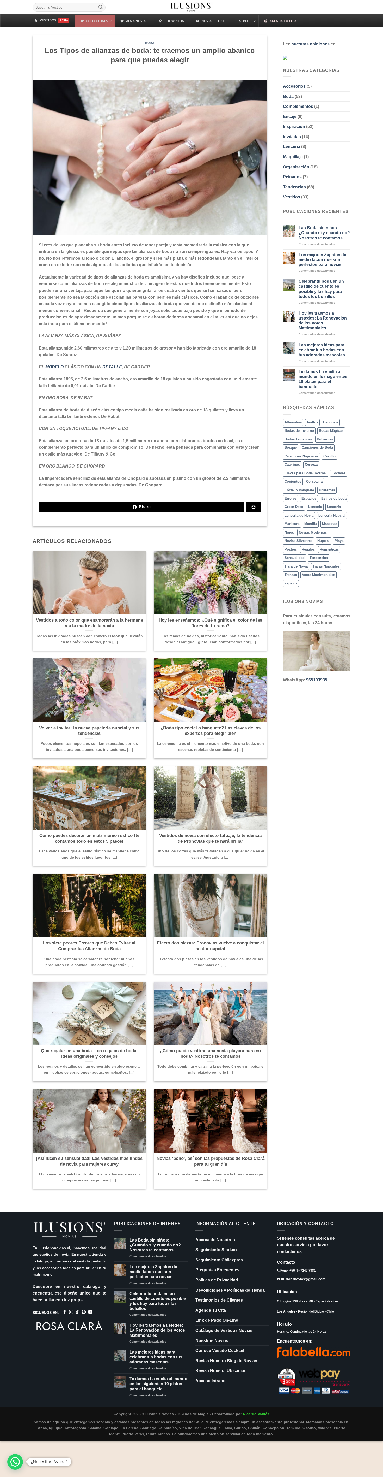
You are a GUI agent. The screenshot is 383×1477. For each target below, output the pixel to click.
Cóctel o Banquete (299, 490)
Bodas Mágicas (331, 431)
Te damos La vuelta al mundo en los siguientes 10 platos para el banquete (323, 379)
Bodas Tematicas (298, 439)
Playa (339, 541)
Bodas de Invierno (299, 431)
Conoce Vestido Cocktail (219, 1350)
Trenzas (291, 575)
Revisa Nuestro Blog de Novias (226, 1360)
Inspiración (294, 126)
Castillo (329, 456)
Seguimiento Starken (216, 1250)
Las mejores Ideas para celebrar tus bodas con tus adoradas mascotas (322, 349)
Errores (290, 498)
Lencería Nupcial (331, 515)
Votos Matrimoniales (318, 575)
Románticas (329, 549)
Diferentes (327, 490)
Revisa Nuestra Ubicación (221, 1370)
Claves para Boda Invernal (306, 473)
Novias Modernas (313, 532)
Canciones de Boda (317, 448)
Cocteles (338, 473)
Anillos (312, 422)
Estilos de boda (334, 498)
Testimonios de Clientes (219, 1300)
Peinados (292, 177)
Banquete (330, 422)
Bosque (291, 448)
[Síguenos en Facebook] (65, 1312)
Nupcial (323, 541)
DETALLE (112, 367)
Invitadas (292, 136)
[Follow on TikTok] (77, 1312)
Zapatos (291, 583)
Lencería (291, 146)
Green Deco (294, 507)
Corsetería (314, 481)
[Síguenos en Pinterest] (84, 1312)
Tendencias (294, 187)
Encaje (289, 116)
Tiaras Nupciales (326, 566)
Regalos (308, 549)
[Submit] (100, 7)
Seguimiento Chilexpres (219, 1260)
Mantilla (310, 524)
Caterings (292, 464)
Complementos (298, 106)
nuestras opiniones (310, 44)
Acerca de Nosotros (215, 1240)
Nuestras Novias (211, 1340)
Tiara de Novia (296, 566)
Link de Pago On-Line (216, 1320)
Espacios (308, 498)
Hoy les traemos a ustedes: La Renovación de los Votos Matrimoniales (323, 320)
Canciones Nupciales (301, 456)
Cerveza (311, 464)
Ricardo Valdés (256, 1414)
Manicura (292, 524)
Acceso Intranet (211, 1381)
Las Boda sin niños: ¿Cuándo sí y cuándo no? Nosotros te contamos (324, 233)
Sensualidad (295, 558)
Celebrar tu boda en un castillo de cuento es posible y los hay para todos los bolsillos (321, 289)
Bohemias (325, 439)
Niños (289, 532)
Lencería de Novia (299, 515)
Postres (291, 549)
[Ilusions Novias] (192, 7)
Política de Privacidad (216, 1280)
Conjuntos (293, 481)
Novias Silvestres (298, 541)
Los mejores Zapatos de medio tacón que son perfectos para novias (322, 259)
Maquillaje (293, 157)
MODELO (54, 367)
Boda (149, 42)
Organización (296, 166)
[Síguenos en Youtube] (90, 1312)
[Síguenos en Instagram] (71, 1312)
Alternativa (293, 422)
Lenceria (315, 507)
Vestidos (291, 197)
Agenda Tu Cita (210, 1310)
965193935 (316, 680)
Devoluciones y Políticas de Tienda (230, 1290)
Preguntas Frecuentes (217, 1270)
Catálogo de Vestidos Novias (223, 1330)
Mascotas (329, 524)
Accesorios (294, 86)
